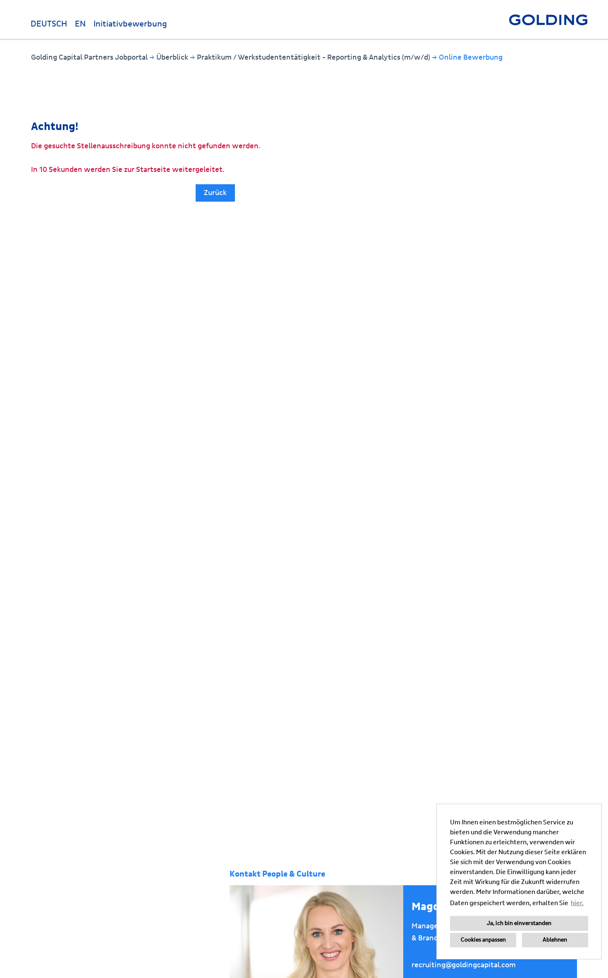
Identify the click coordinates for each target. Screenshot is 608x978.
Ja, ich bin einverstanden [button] (519, 923)
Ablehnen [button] (555, 940)
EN (80, 24)
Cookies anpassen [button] (483, 940)
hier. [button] (577, 903)
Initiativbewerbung (130, 24)
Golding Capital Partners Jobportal (90, 57)
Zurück (215, 193)
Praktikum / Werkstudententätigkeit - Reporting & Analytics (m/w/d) (314, 57)
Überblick (173, 57)
